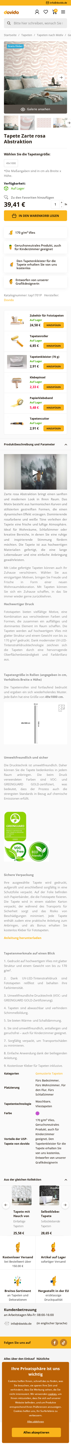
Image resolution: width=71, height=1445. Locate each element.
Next (61, 77)
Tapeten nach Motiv (50, 35)
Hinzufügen (54, 325)
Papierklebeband (41, 398)
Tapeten (26, 35)
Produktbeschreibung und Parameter (29, 444)
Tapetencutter (39, 418)
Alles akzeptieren (36, 1432)
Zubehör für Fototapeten (47, 315)
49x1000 (11, 163)
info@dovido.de (21, 1323)
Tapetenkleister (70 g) (44, 357)
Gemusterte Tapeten (49, 1073)
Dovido (9, 300)
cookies (52, 1394)
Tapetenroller (39, 336)
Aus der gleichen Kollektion (22, 1179)
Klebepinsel (37, 377)
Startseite (10, 35)
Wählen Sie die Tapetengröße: (27, 154)
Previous (6, 1205)
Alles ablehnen (35, 1421)
